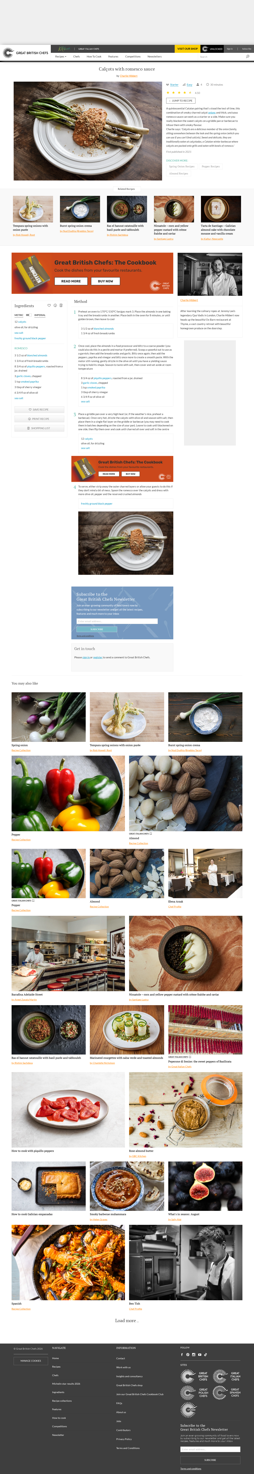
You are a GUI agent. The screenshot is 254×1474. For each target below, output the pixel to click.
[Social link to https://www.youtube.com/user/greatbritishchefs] (199, 1354)
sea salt (19, 332)
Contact (120, 1358)
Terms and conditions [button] (85, 636)
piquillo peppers (36, 366)
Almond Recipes (178, 173)
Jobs (118, 1421)
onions (212, 112)
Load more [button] (125, 1320)
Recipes (56, 1366)
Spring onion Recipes (182, 166)
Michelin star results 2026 (66, 1383)
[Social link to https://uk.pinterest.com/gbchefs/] (187, 1354)
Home (55, 1358)
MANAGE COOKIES (31, 1361)
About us (121, 1412)
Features (56, 1409)
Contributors (123, 1430)
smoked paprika (30, 381)
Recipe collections (62, 1400)
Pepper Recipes (211, 166)
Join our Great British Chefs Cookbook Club (139, 1394)
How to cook (59, 1417)
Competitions (59, 1426)
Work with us (123, 1367)
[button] (60, 57)
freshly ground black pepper (30, 338)
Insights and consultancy (129, 1376)
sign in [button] (86, 657)
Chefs (55, 1375)
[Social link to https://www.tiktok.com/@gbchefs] (205, 1354)
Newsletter (58, 1434)
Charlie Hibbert (129, 75)
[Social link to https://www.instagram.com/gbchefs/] (193, 1354)
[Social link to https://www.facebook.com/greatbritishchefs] (182, 1354)
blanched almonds (37, 355)
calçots (22, 321)
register (98, 657)
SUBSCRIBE (97, 629)
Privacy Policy (124, 1439)
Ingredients (58, 1392)
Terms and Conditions (128, 1448)
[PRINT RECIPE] (55, 305)
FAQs (119, 1403)
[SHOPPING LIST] (61, 305)
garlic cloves (24, 376)
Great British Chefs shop (129, 1385)
